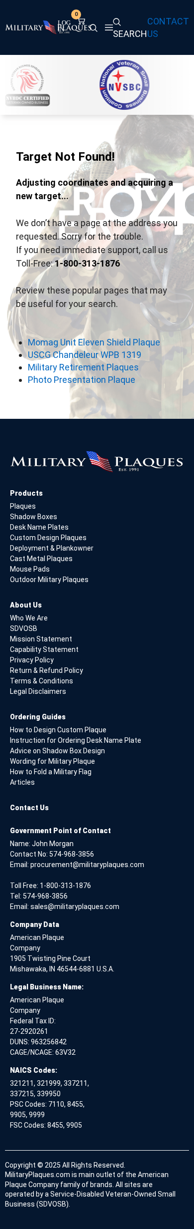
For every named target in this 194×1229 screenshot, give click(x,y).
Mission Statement (41, 639)
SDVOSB (23, 628)
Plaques (23, 506)
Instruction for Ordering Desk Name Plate (75, 740)
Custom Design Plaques (48, 538)
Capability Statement (44, 649)
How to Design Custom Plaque (58, 730)
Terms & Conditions (41, 681)
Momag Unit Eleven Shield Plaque (94, 342)
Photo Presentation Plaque (81, 379)
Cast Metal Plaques (41, 559)
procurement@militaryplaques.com (87, 865)
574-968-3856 (71, 854)
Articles (22, 782)
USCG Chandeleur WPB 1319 (84, 354)
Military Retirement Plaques (83, 367)
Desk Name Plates (39, 527)
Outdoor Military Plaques (49, 580)
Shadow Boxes (33, 517)
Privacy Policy (32, 660)
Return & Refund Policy (46, 670)
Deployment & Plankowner (52, 548)
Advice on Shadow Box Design (57, 751)
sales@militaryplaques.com (74, 907)
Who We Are (29, 618)
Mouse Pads (30, 569)
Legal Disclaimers (38, 691)
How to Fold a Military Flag (51, 772)
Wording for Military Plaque (52, 761)
